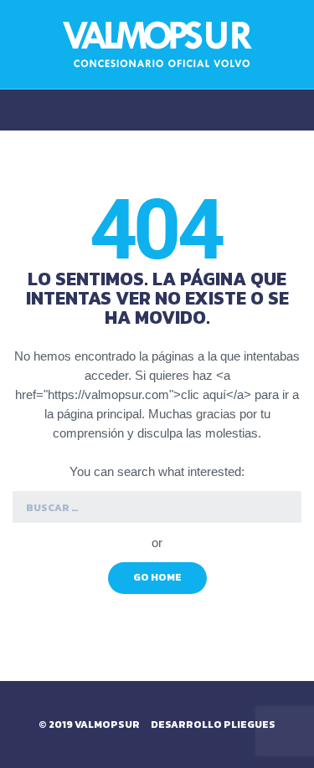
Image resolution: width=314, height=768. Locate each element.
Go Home (157, 577)
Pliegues (249, 724)
